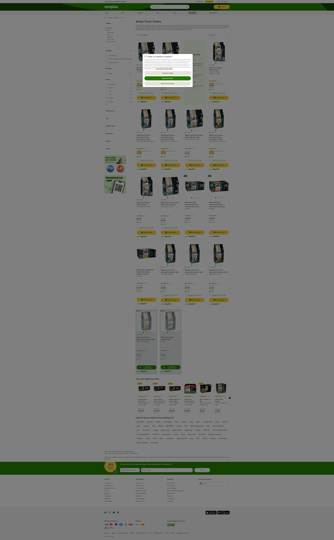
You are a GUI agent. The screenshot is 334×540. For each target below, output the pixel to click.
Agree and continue (167, 78)
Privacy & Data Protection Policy (164, 69)
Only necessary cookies (167, 83)
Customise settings (167, 73)
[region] (168, 70)
